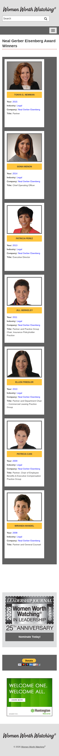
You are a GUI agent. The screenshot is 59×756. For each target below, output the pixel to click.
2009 (15, 461)
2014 (15, 173)
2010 (15, 389)
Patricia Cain (24, 454)
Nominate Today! (30, 636)
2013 (15, 245)
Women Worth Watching (32, 747)
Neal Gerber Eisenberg (29, 109)
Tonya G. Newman (24, 94)
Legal (19, 105)
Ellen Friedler (24, 382)
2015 (15, 101)
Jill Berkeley (24, 310)
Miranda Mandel (24, 526)
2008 (15, 533)
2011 (15, 317)
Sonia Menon (24, 166)
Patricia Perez (24, 238)
